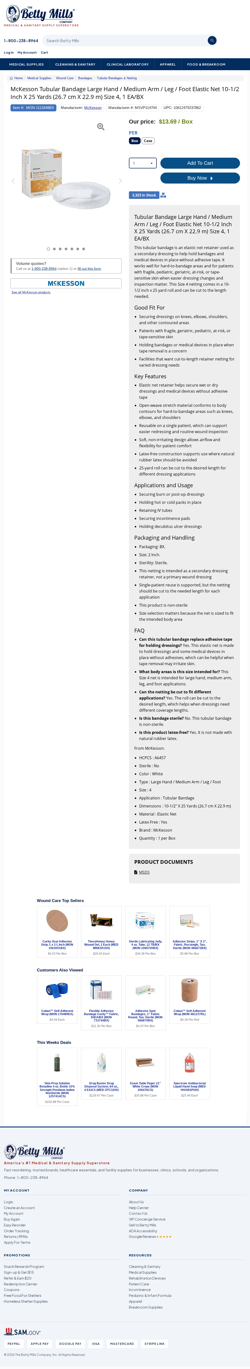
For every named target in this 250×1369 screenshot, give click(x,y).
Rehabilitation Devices (147, 1278)
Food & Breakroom (206, 64)
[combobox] (143, 163)
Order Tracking (16, 1231)
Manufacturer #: (121, 108)
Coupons (12, 1289)
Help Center (139, 1207)
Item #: (18, 108)
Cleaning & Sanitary (75, 64)
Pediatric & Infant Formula (150, 1295)
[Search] (212, 40)
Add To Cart (200, 163)
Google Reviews (150, 1236)
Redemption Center (20, 1284)
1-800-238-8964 (21, 40)
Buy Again (12, 1219)
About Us (136, 1202)
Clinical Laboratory (128, 64)
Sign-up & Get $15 (19, 1272)
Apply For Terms (17, 1242)
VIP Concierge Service (147, 1219)
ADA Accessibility (143, 1231)
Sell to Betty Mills (142, 1225)
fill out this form (89, 269)
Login (8, 1202)
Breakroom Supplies (146, 1307)
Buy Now (198, 178)
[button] (14, 184)
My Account (27, 52)
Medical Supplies (26, 64)
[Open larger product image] (66, 179)
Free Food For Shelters (23, 1295)
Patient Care (139, 1284)
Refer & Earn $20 (17, 1278)
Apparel (168, 64)
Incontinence (140, 1289)
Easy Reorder (15, 1225)
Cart (44, 52)
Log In (9, 52)
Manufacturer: (72, 108)
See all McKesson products (31, 292)
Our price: (142, 122)
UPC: (168, 108)
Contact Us (138, 1213)
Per (133, 132)
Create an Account (19, 1207)
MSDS (144, 872)
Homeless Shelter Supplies (26, 1301)
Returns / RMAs (16, 1236)
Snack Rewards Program (24, 1266)
